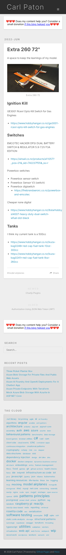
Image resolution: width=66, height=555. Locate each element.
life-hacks (34, 480)
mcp (8, 485)
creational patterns (36, 446)
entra (31, 465)
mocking (17, 484)
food (15, 468)
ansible (32, 423)
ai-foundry (43, 419)
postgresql (12, 500)
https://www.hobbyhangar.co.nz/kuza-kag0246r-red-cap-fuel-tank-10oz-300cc (33, 245)
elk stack (10, 465)
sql (46, 515)
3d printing (23, 419)
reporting (35, 507)
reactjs (38, 503)
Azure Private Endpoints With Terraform (27, 388)
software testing (19, 515)
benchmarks (37, 435)
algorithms (11, 423)
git (28, 468)
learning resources (16, 480)
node (22, 492)
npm (27, 492)
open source (52, 492)
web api (24, 530)
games (22, 469)
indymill (21, 472)
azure (34, 430)
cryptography (13, 450)
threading (49, 523)
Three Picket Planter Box (19, 371)
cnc (32, 442)
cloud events (23, 443)
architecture (14, 426)
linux (42, 480)
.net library (11, 419)
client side (11, 442)
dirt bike (42, 457)
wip (53, 530)
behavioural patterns (18, 434)
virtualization (11, 531)
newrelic (54, 488)
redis (26, 507)
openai (9, 496)
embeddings (21, 465)
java (8, 477)
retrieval (44, 507)
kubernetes (49, 476)
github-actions (37, 469)
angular (22, 422)
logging (54, 480)
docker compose (25, 461)
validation (36, 527)
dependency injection (18, 457)
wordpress (22, 535)
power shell (24, 500)
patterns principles (35, 496)
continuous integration (15, 446)
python (42, 500)
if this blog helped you (37, 24)
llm (47, 480)
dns (48, 457)
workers (32, 535)
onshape (41, 492)
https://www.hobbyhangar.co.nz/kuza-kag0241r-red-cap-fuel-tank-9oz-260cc (33, 257)
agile (31, 419)
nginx (15, 492)
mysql (25, 488)
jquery (27, 476)
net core (34, 488)
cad (41, 439)
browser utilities (25, 439)
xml (47, 535)
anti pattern (41, 423)
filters (8, 469)
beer (49, 431)
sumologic (10, 523)
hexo (8, 473)
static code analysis (15, 519)
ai (36, 419)
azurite (43, 431)
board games (11, 439)
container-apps (43, 443)
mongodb (53, 485)
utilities (25, 526)
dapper (41, 450)
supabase (20, 523)
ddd (34, 453)
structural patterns (45, 519)
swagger (29, 523)
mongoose (10, 488)
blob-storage (49, 435)
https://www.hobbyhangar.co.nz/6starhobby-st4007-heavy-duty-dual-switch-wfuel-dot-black (37, 213)
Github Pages (43, 551)
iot (54, 472)
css (30, 450)
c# (36, 438)
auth (19, 430)
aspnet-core (45, 426)
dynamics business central (45, 462)
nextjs (8, 492)
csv (35, 450)
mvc (19, 488)
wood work (11, 535)
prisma (33, 500)
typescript (11, 526)
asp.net (35, 427)
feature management (44, 465)
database (27, 454)
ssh (57, 515)
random (10, 504)
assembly (10, 430)
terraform (39, 523)
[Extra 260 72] (33, 78)
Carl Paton (25, 7)
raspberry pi (23, 503)
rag (48, 500)
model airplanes (16, 273)
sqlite (52, 515)
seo (25, 512)
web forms (35, 531)
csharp (24, 450)
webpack (45, 531)
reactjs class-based (14, 507)
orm (16, 496)
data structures (13, 453)
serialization (35, 511)
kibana (40, 477)
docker (11, 461)
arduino (27, 427)
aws (26, 430)
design (34, 457)
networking (44, 488)
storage (29, 519)
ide (13, 472)
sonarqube (37, 515)
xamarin (41, 535)
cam (47, 439)
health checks (51, 469)
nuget (33, 492)
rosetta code (14, 511)
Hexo (56, 551)
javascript (17, 476)
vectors (45, 527)
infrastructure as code (38, 472)
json (33, 476)
